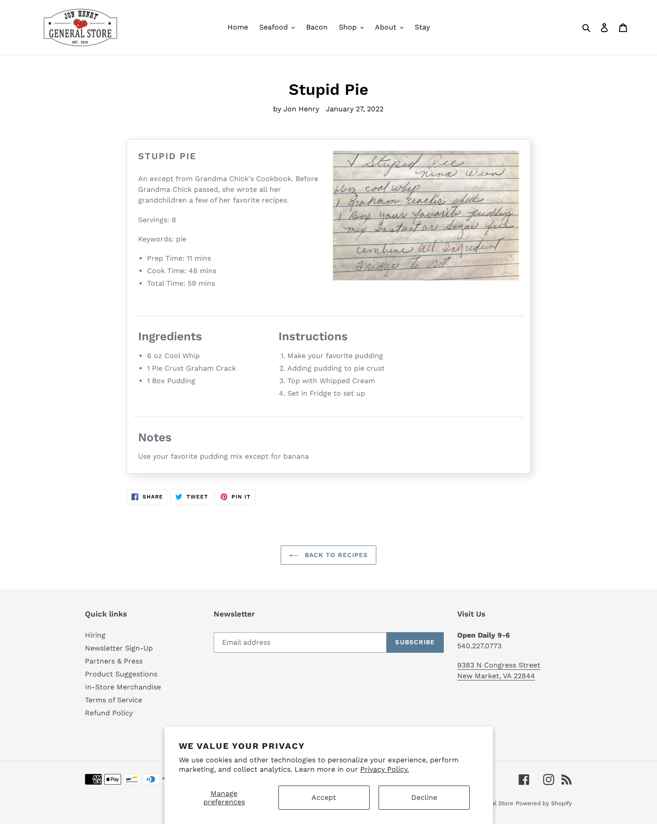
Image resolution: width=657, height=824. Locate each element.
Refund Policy (109, 713)
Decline (424, 797)
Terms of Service (113, 700)
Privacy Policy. (384, 769)
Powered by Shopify (544, 803)
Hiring (95, 635)
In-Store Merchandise (123, 687)
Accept (324, 797)
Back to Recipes (335, 554)
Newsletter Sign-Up (119, 648)
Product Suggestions (121, 674)
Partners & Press (114, 661)
